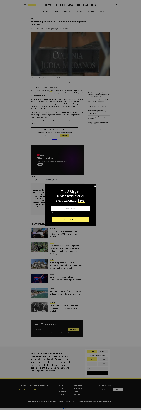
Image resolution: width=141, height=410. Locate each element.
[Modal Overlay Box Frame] (70, 205)
